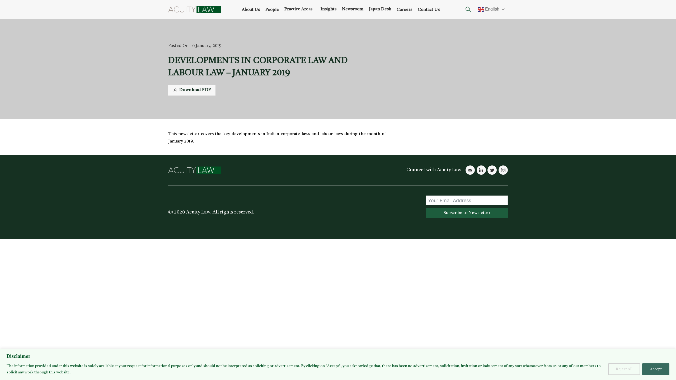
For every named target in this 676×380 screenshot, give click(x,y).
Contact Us (429, 10)
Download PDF (195, 90)
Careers (404, 10)
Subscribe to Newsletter (467, 213)
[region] (338, 364)
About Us (251, 10)
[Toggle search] (468, 9)
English (491, 9)
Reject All (624, 369)
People (272, 10)
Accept (656, 369)
